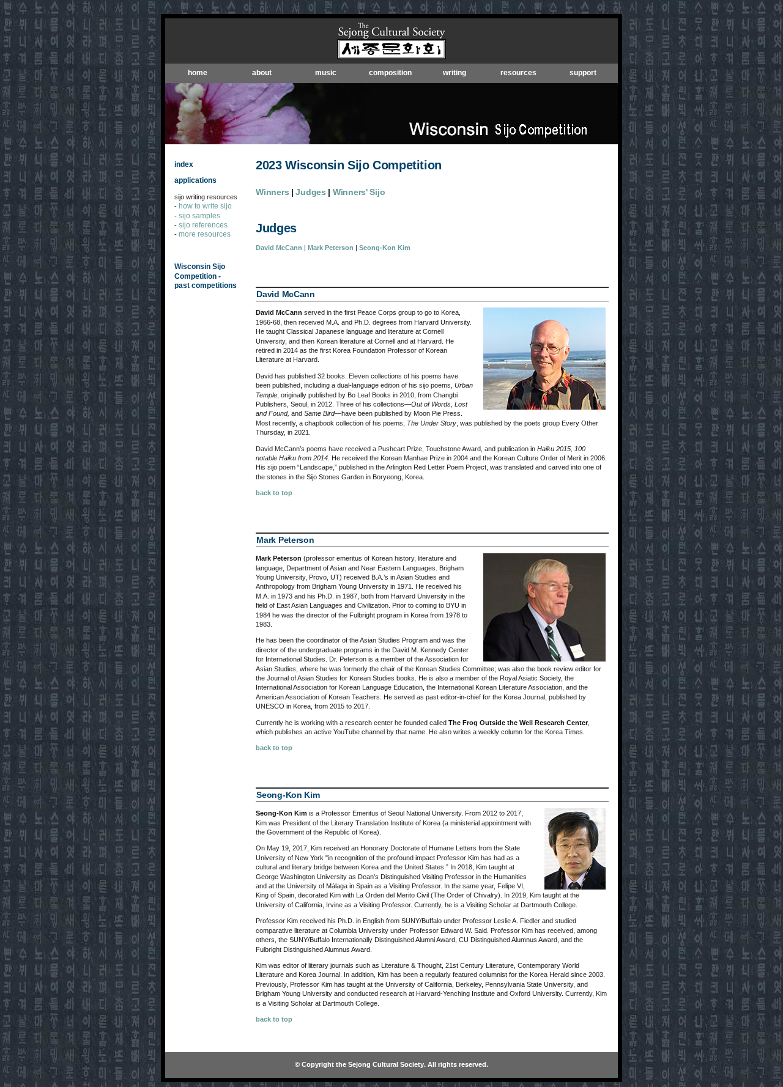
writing (454, 72)
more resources (205, 234)
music (325, 72)
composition (390, 72)
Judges (310, 192)
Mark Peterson (331, 247)
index (183, 164)
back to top (274, 492)
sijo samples (199, 216)
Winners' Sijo (359, 192)
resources (518, 72)
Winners (272, 192)
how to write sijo (205, 206)
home (197, 72)
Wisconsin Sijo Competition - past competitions (205, 276)
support (583, 72)
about (262, 72)
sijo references (203, 225)
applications (195, 180)
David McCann (279, 247)
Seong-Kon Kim (384, 247)
